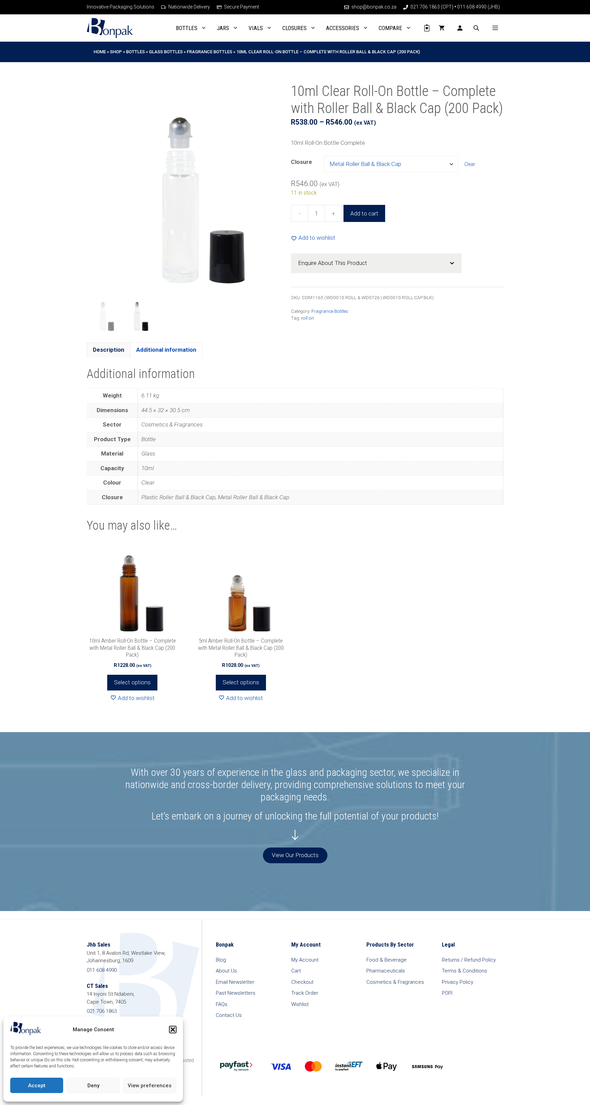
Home (100, 51)
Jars (223, 28)
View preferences (149, 1085)
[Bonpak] (110, 28)
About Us (226, 971)
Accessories (342, 28)
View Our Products (295, 855)
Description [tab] (108, 349)
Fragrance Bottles (209, 51)
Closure (301, 161)
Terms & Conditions (464, 971)
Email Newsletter (235, 982)
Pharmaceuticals (385, 971)
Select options (132, 682)
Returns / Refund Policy (469, 960)
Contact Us (229, 1015)
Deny (93, 1085)
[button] (172, 1029)
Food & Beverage (386, 960)
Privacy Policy (457, 982)
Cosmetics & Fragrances (395, 982)
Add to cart (364, 213)
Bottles (186, 28)
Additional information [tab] (166, 349)
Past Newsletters (235, 993)
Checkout (302, 982)
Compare (390, 28)
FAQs (221, 1004)
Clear (469, 164)
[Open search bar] (477, 28)
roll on (307, 318)
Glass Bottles (166, 51)
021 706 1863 (102, 1011)
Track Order (304, 993)
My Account (305, 960)
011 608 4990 (102, 970)
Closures (294, 28)
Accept (36, 1085)
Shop (116, 51)
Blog (221, 960)
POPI (447, 993)
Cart (296, 971)
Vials (256, 28)
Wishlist (300, 1004)
